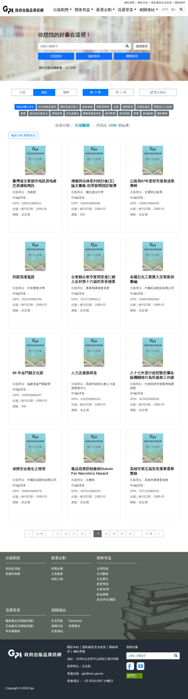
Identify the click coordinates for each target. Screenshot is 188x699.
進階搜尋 (142, 46)
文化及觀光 (72, 113)
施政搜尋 (94, 56)
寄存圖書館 (13, 631)
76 (82, 533)
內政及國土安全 (25, 106)
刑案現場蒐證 (23, 277)
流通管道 (125, 10)
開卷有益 (82, 10)
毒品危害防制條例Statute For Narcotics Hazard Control (92, 473)
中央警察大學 (36, 288)
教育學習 (103, 584)
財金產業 (103, 594)
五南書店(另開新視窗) (20, 626)
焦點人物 (57, 578)
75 (74, 533)
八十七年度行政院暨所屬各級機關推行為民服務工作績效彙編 (152, 377)
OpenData (75, 620)
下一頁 (148, 533)
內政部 (31, 192)
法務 (116, 106)
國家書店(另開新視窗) (20, 620)
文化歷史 (103, 578)
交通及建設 (143, 106)
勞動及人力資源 (163, 106)
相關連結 (147, 10)
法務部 (90, 479)
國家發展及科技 (92, 113)
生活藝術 (103, 573)
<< (29, 533)
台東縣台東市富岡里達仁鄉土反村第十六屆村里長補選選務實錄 (93, 281)
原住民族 (124, 113)
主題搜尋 (56, 56)
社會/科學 (103, 589)
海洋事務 (110, 113)
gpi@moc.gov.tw (92, 673)
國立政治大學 (95, 192)
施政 (44, 92)
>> (159, 533)
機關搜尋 (132, 56)
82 (130, 533)
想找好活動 (13, 568)
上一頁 (39, 533)
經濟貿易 (128, 106)
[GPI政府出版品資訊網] (23, 10)
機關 (66, 92)
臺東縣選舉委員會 (97, 288)
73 (57, 533)
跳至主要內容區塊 (10, 1)
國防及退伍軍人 (69, 106)
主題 (22, 92)
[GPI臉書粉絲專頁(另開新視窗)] (131, 665)
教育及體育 (103, 106)
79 (106, 533)
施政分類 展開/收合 (23, 135)
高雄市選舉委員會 (156, 479)
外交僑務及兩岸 (47, 106)
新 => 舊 (95, 92)
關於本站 (143, 2)
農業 (23, 113)
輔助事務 (162, 113)
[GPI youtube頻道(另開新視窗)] (141, 665)
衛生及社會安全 (39, 113)
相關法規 (57, 626)
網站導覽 (129, 2)
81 (122, 533)
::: (49, 8)
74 (65, 533)
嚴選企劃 (104, 10)
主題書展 (57, 573)
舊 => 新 (121, 92)
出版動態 (61, 10)
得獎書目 (74, 626)
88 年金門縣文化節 (27, 373)
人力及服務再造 (84, 373)
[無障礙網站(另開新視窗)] (134, 675)
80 (114, 533)
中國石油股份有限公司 (159, 288)
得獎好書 (57, 568)
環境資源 (57, 113)
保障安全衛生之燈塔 (29, 469)
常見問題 (57, 620)
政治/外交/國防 (106, 599)
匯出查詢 (160, 92)
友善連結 (57, 631)
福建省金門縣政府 (39, 384)
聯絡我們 (180, 2)
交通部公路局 (153, 192)
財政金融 (87, 106)
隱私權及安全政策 (161, 2)
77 (90, 533)
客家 (136, 113)
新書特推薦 (13, 573)
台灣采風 (103, 568)
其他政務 (148, 113)
